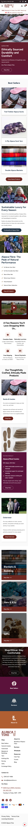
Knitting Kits (5, 758)
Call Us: (8, 1)
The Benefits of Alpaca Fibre (11, 230)
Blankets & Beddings (4, 752)
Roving (3, 761)
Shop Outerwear (9, 537)
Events (16, 759)
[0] (25, 6)
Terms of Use (15, 816)
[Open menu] (2, 6)
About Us (17, 739)
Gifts (2, 764)
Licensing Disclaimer (7, 819)
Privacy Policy (5, 816)
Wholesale (17, 750)
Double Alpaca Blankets (14, 170)
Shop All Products (9, 291)
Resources (17, 754)
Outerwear (4, 748)
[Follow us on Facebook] (20, 2)
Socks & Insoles (6, 746)
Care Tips (17, 757)
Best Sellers (4, 743)
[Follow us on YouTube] (25, 2)
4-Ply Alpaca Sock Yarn (14, 141)
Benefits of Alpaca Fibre (19, 742)
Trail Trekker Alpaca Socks (14, 112)
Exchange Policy (6, 766)
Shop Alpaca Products (14, 179)
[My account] (22, 6)
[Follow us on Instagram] (22, 2)
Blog (15, 762)
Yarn (2, 756)
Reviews (16, 747)
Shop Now (6, 70)
